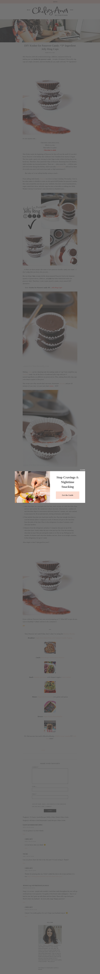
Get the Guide (67, 495)
